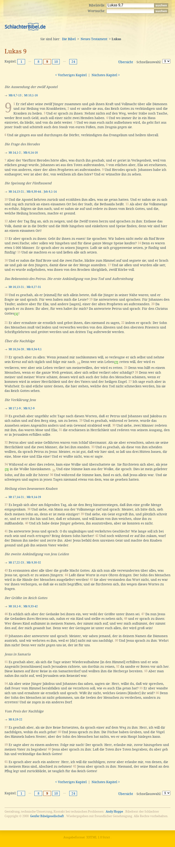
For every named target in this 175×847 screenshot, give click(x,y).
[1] (16, 314)
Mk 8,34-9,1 (34, 349)
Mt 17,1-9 (15, 408)
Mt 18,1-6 (15, 606)
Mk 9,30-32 (34, 562)
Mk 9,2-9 (29, 408)
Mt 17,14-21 (16, 497)
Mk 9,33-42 (30, 606)
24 (73, 61)
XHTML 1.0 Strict (98, 837)
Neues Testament (94, 39)
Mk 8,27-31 (34, 287)
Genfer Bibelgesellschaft (47, 816)
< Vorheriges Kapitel (71, 75)
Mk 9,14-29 (34, 497)
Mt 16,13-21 (16, 287)
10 (56, 61)
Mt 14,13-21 (16, 191)
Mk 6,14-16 (30, 152)
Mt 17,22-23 (16, 562)
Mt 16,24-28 (16, 349)
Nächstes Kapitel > (106, 75)
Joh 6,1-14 (50, 191)
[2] (116, 362)
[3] (7, 469)
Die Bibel (69, 39)
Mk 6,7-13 (15, 95)
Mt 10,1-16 (31, 95)
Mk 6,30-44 (34, 191)
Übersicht (125, 62)
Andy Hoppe (114, 811)
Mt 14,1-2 (15, 152)
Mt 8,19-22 (15, 719)
